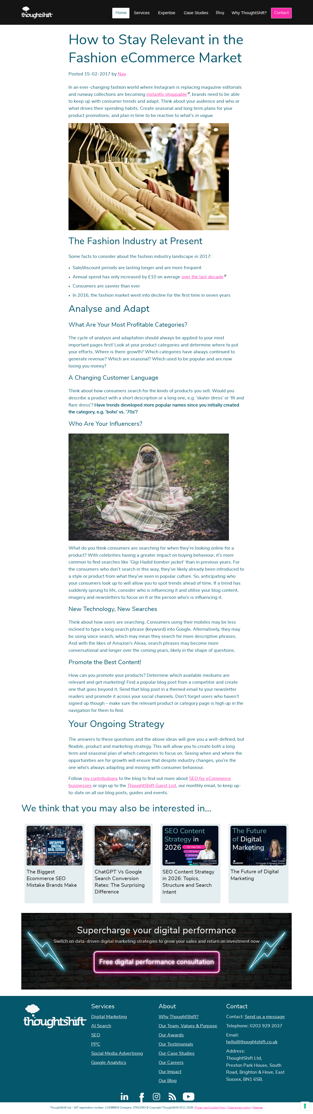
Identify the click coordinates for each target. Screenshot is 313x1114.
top (307, 557)
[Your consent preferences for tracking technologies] (305, 1106)
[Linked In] (124, 1096)
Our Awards (171, 1035)
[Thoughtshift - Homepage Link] (37, 12)
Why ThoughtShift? (249, 13)
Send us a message (265, 1016)
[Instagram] (156, 1096)
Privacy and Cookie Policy (210, 1107)
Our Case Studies (177, 1053)
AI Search (101, 1026)
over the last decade (202, 277)
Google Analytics (108, 1062)
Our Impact (170, 1072)
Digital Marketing (109, 1016)
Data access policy (239, 1107)
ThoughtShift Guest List (151, 785)
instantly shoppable (166, 94)
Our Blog (168, 1080)
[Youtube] (188, 1096)
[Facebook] (140, 1096)
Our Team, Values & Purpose (188, 1026)
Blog (220, 13)
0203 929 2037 (266, 1026)
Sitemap (258, 1107)
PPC (95, 1044)
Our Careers (171, 1062)
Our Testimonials (176, 1044)
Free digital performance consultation (156, 962)
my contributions (100, 778)
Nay (122, 74)
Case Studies (196, 13)
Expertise (166, 13)
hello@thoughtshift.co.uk (251, 1042)
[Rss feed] (172, 1096)
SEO (95, 1035)
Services (142, 13)
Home (120, 13)
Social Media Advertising (117, 1053)
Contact (281, 13)
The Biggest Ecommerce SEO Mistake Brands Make (52, 878)
